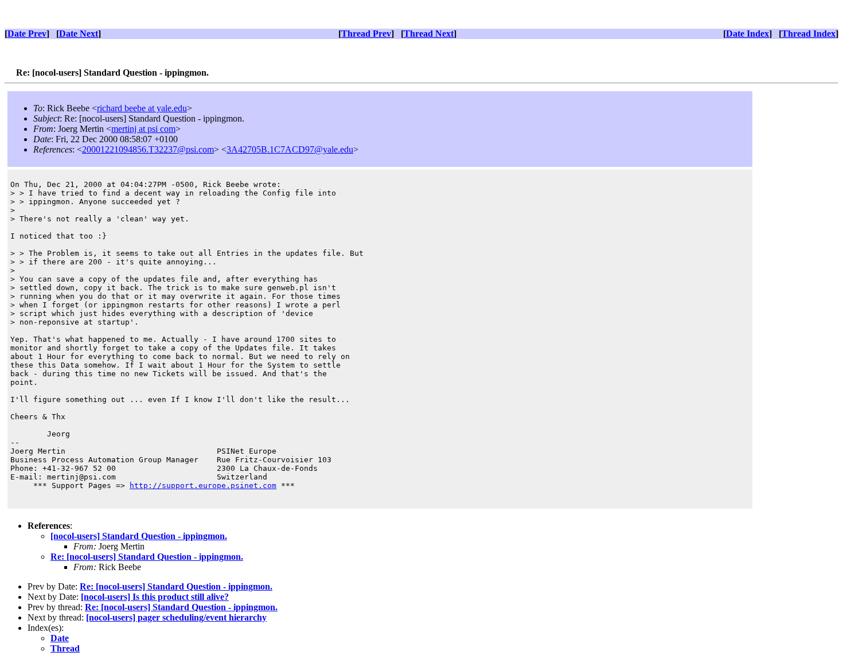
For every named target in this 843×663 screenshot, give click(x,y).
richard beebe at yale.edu (142, 108)
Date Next (78, 33)
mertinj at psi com (143, 129)
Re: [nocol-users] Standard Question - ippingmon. (146, 556)
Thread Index (809, 33)
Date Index (747, 33)
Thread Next (429, 33)
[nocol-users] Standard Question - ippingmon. (138, 536)
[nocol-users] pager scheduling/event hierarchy (176, 617)
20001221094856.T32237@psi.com (148, 149)
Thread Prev (366, 33)
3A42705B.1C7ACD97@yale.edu (290, 149)
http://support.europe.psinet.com (203, 485)
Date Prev (26, 33)
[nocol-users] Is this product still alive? (155, 597)
